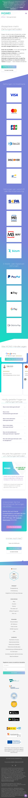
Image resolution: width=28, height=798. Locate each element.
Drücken (14, 604)
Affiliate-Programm (14, 611)
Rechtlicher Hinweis (14, 639)
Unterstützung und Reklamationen (14, 649)
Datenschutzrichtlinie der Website (7, 780)
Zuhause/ (3, 17)
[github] (15, 765)
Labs (14, 631)
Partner (14, 606)
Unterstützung (14, 590)
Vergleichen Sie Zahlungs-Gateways (14, 593)
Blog (14, 601)
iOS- (11, 518)
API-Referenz (14, 624)
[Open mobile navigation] (26, 13)
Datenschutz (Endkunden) (14, 647)
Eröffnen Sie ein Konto (9, 66)
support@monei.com (8, 777)
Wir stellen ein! (14, 608)
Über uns (14, 613)
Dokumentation (14, 621)
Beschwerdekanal (14, 656)
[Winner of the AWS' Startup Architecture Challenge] (14, 575)
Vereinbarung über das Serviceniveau (14, 654)
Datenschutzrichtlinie (14, 642)
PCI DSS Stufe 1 (14, 651)
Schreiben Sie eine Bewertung (14, 359)
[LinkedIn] (12, 765)
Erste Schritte (14, 626)
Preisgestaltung (14, 588)
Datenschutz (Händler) (14, 644)
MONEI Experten (14, 629)
